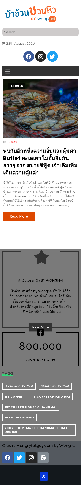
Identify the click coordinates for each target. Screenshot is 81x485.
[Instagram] (40, 56)
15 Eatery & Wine (19, 417)
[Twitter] (52, 56)
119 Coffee (14, 397)
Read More (40, 327)
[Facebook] (28, 56)
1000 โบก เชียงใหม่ (55, 386)
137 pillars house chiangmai (31, 407)
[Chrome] (43, 457)
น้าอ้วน (13, 142)
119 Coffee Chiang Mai (50, 397)
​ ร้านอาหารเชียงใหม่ (19, 386)
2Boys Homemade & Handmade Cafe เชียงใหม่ (36, 430)
